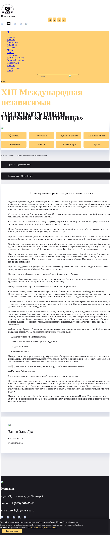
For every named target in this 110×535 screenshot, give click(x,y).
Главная (11, 37)
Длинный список (15, 57)
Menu (9, 32)
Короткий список (15, 60)
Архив (10, 70)
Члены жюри (13, 68)
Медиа (10, 50)
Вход (3, 81)
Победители (13, 63)
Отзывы (11, 47)
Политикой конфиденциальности (44, 527)
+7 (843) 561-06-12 (22, 503)
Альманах (12, 45)
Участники (12, 55)
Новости (11, 39)
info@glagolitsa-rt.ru (21, 510)
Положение (12, 42)
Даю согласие (12, 531)
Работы (10, 52)
